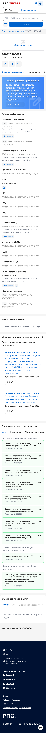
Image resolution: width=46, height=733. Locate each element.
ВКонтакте (10, 688)
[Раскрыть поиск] (5, 24)
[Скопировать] (4, 187)
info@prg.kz (11, 650)
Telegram (10, 684)
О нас (5, 696)
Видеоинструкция (29, 10)
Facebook (10, 675)
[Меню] (40, 727)
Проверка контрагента (13, 31)
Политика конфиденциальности (17, 708)
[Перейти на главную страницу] (11, 3)
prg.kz (9, 654)
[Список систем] (35, 3)
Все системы (8, 704)
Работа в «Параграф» (12, 700)
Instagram (10, 679)
